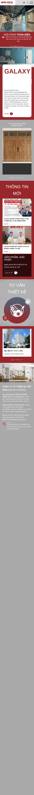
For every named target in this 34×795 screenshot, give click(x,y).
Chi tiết (6, 113)
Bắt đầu (5, 318)
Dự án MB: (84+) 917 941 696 (17, 424)
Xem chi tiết (9, 273)
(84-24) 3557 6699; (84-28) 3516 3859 (17, 415)
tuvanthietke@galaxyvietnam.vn (17, 419)
